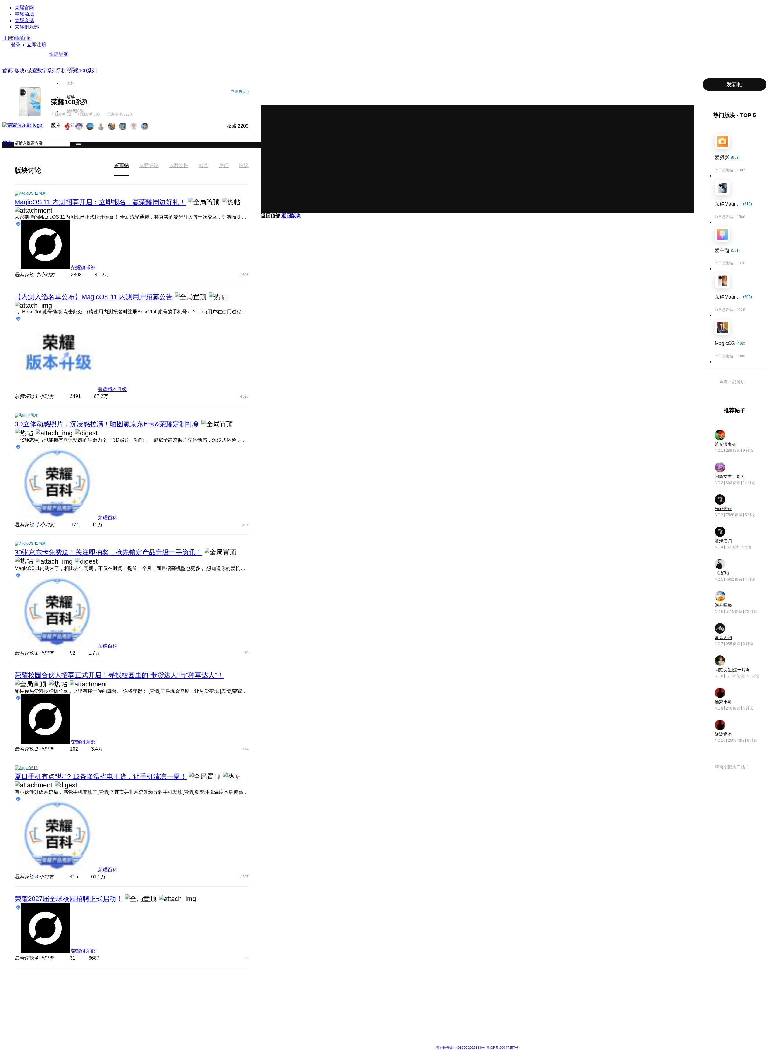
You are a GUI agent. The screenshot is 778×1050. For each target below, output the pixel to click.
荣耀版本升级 (112, 389)
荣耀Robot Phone (362, 985)
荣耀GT (354, 1022)
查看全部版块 (732, 382)
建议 (244, 165)
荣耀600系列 (270, 985)
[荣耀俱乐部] (22, 125)
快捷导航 (58, 54)
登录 (16, 44)
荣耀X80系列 (358, 993)
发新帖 (734, 84)
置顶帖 (121, 165)
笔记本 (441, 985)
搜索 (7, 143)
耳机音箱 (443, 1015)
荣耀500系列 (270, 993)
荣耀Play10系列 (361, 1007)
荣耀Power (357, 1000)
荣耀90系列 (269, 1036)
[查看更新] (46, 170)
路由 (439, 1022)
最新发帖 (178, 165)
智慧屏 (441, 1007)
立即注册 (36, 44)
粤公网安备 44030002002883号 (460, 1047)
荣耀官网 (24, 7)
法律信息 (369, 1043)
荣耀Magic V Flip (229, 1036)
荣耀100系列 (270, 1022)
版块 (71, 97)
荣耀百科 (107, 517)
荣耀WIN (311, 985)
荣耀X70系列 (358, 1036)
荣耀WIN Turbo (316, 1000)
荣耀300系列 (270, 1007)
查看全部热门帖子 (732, 767)
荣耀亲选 (24, 20)
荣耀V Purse (358, 1029)
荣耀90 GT (268, 1029)
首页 (71, 69)
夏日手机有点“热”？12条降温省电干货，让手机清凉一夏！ (101, 776)
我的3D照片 (28, 415)
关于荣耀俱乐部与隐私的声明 (318, 1043)
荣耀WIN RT (314, 993)
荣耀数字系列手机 (46, 70)
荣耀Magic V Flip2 (231, 1007)
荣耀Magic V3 (227, 1022)
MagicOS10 (28, 768)
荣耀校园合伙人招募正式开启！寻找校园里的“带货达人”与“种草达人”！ (119, 675)
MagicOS (399, 985)
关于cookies (352, 1043)
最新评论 (149, 165)
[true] (78, 144)
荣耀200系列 (270, 1015)
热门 (224, 165)
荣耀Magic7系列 (229, 1015)
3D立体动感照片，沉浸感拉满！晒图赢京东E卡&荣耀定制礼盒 (107, 424)
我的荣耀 (399, 1007)
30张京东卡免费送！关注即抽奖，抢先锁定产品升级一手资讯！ (108, 552)
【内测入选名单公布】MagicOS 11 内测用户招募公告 (94, 297)
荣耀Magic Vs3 (228, 1029)
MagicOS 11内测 (32, 193)
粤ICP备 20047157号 (501, 1047)
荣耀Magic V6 (227, 985)
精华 (203, 165)
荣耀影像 (75, 111)
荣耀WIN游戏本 (316, 1007)
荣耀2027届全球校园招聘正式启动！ (69, 899)
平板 (439, 993)
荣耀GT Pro (357, 1015)
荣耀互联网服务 (493, 985)
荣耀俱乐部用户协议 (278, 1043)
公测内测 (399, 993)
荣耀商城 (24, 14)
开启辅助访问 (17, 38)
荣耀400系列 (270, 1000)
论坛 (71, 83)
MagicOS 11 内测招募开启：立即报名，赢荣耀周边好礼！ (100, 202)
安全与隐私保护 (405, 1000)
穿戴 (439, 1000)
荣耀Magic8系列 (229, 993)
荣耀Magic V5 (227, 1000)
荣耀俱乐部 (27, 26)
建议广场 (75, 125)
